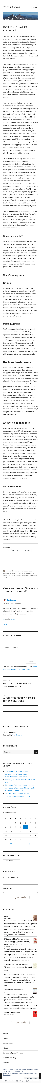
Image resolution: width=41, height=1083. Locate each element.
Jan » (31, 844)
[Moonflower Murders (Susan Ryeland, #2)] (35, 1014)
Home (5, 1033)
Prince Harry (8, 918)
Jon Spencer (12, 600)
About (5, 1048)
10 (25, 827)
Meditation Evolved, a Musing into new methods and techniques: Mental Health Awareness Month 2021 (20, 788)
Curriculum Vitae (14, 575)
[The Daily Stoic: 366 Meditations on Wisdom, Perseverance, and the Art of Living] (35, 965)
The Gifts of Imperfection (13, 990)
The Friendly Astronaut (13, 571)
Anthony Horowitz (9, 1014)
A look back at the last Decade (16, 777)
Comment (31, 661)
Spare (6, 916)
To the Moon (11, 7)
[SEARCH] (36, 752)
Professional (27, 573)
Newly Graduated (31, 575)
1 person (12, 619)
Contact (6, 1063)
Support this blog (9, 1058)
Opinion (20, 573)
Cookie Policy (7, 1075)
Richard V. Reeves (9, 946)
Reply (5, 624)
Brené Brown (8, 992)
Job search (22, 575)
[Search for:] (18, 752)
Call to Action (13, 573)
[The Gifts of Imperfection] (35, 991)
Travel (5, 1038)
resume (5, 577)
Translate (19, 735)
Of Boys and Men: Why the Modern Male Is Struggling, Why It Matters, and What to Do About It (17, 942)
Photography (8, 1043)
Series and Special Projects (13, 1053)
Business (6, 573)
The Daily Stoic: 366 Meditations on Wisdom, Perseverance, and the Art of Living (18, 967)
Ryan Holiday (8, 972)
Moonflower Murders (12, 1012)
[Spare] (35, 918)
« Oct (10, 844)
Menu (35, 7)
